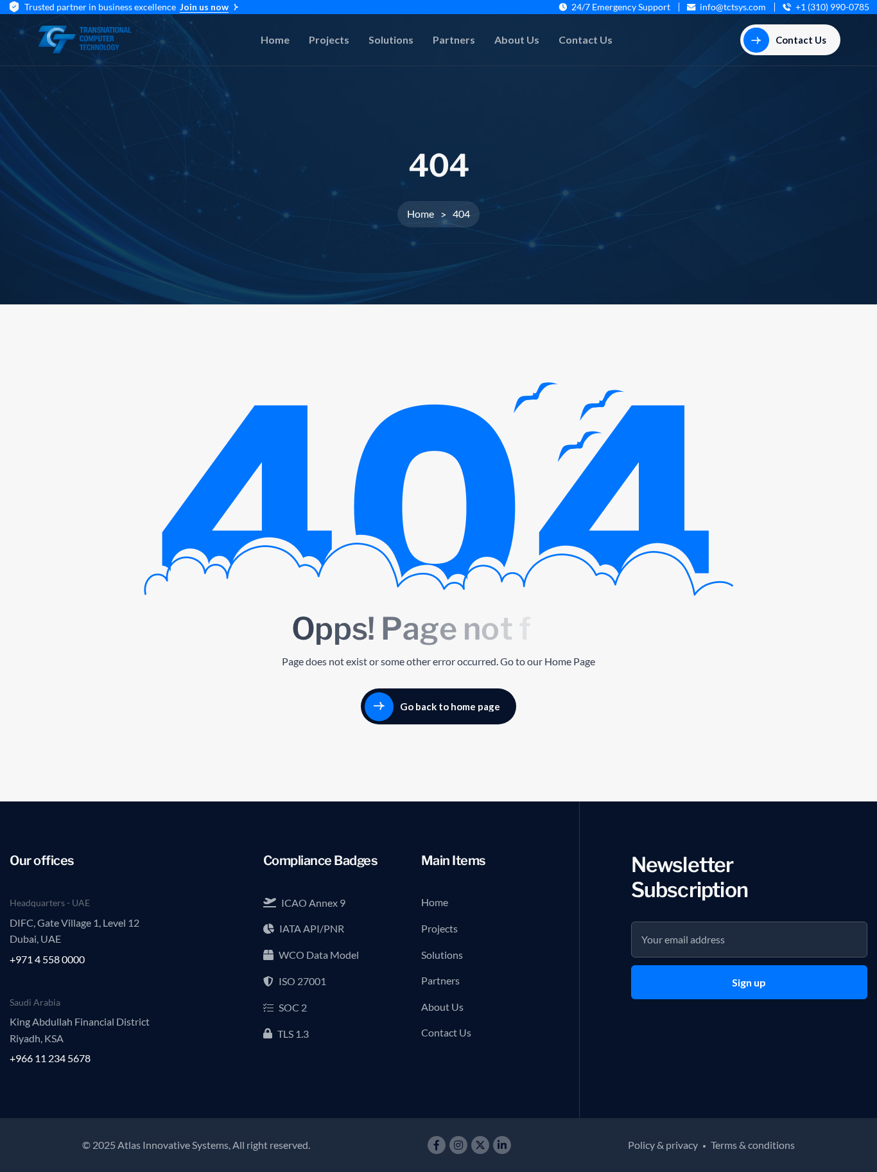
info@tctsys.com (733, 7)
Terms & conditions (753, 1145)
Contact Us (585, 39)
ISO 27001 (302, 981)
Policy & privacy (663, 1145)
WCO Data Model (319, 955)
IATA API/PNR (311, 928)
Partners (454, 39)
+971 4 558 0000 (47, 959)
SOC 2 (293, 1007)
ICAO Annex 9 (313, 902)
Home (275, 39)
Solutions (391, 39)
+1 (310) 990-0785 (832, 7)
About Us (516, 39)
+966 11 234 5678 (50, 1058)
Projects (329, 39)
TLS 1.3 (293, 1034)
